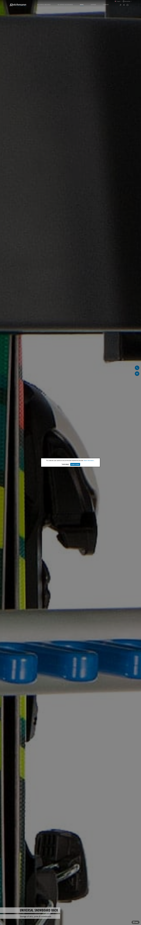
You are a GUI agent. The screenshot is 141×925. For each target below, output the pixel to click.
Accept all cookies (75, 464)
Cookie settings (65, 464)
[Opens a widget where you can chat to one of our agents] (135, 922)
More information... (89, 460)
